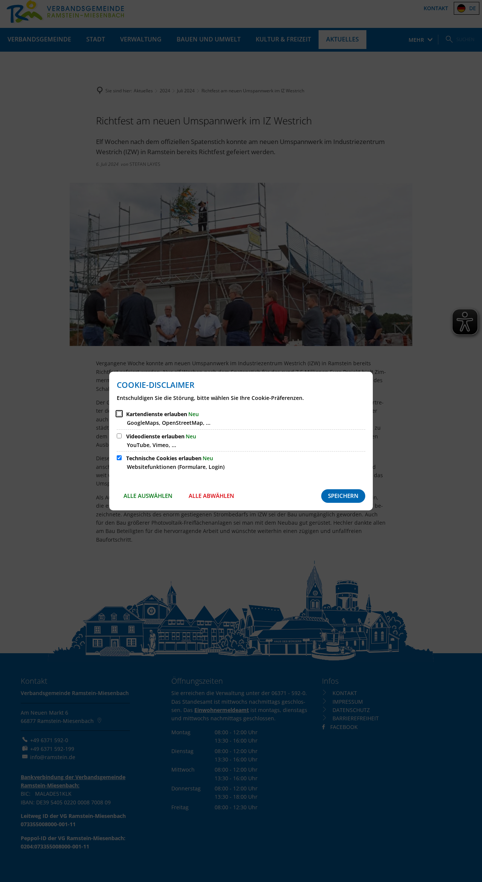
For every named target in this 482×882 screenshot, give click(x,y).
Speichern (343, 495)
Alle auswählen (148, 495)
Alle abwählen (211, 495)
